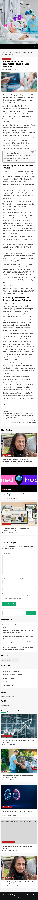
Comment (6, 553)
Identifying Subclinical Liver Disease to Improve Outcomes (17, 159)
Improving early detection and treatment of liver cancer (17, 643)
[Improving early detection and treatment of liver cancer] (19, 832)
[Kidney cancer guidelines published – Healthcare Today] (19, 797)
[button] (3, 46)
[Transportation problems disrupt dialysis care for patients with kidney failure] (19, 761)
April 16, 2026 (11, 744)
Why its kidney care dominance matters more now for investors (19, 626)
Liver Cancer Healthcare (9, 682)
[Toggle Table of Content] (32, 152)
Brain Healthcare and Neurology (12, 674)
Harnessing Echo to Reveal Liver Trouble (18, 155)
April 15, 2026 (11, 779)
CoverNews (27, 895)
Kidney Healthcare (8, 678)
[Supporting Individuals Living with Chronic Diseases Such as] (19, 479)
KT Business (5, 705)
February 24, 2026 (12, 464)
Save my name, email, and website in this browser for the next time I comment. (19, 597)
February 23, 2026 (12, 498)
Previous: (17, 414)
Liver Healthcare (7, 59)
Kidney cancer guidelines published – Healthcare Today (17, 637)
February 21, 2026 (12, 532)
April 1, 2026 (11, 850)
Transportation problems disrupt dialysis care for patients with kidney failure (17, 631)
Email (22, 578)
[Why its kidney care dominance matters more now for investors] (19, 726)
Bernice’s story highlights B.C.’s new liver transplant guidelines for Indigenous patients (18, 648)
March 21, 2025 (13, 69)
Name (4, 578)
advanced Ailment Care (8, 696)
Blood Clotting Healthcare (10, 671)
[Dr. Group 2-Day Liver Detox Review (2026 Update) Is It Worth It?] (19, 514)
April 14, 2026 (11, 815)
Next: (23, 421)
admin (5, 69)
